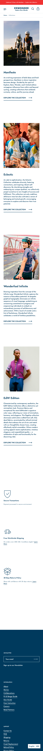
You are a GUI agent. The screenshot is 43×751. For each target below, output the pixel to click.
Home (5, 15)
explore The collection (15, 321)
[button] (34, 746)
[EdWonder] (21, 9)
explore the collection (15, 98)
